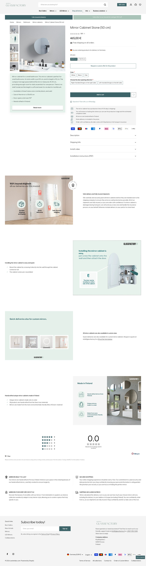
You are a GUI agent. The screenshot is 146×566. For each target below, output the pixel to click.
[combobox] (73, 4)
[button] (39, 17)
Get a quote (140, 557)
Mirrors (18, 22)
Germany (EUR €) (75, 554)
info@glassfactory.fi (118, 531)
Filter (8, 456)
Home (12, 22)
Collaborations (136, 561)
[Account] (131, 4)
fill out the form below (105, 339)
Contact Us (107, 561)
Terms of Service (84, 561)
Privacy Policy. (55, 534)
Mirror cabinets (38, 22)
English (87, 555)
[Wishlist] (140, 5)
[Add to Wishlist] (133, 94)
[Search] (105, 4)
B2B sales (122, 4)
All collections (97, 561)
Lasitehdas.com (15, 561)
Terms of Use (45, 534)
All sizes (72, 55)
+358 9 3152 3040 (132, 531)
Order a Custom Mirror (121, 561)
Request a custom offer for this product (103, 66)
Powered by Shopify (27, 561)
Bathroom (27, 22)
